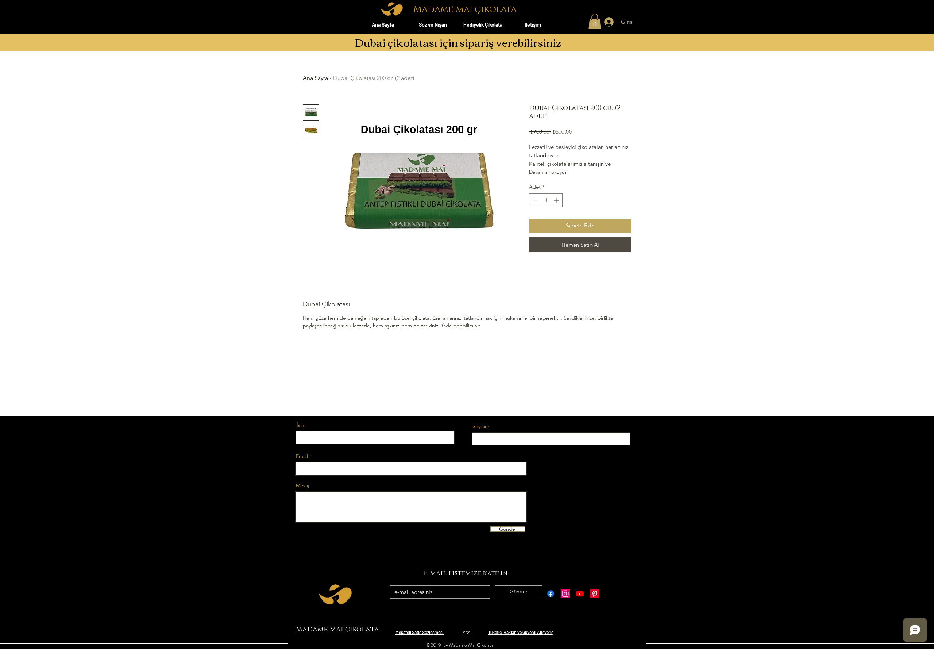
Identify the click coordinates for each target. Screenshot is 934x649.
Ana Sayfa (315, 77)
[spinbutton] (545, 200)
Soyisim (480, 426)
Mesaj (302, 485)
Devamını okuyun (548, 172)
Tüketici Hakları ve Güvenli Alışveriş (520, 632)
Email (302, 456)
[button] (594, 21)
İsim (301, 424)
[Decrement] (534, 200)
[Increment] (556, 200)
